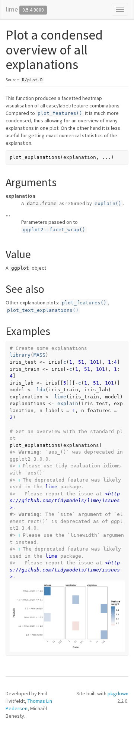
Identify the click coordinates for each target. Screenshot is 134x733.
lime (12, 9)
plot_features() (60, 113)
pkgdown (118, 693)
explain (67, 403)
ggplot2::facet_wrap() (54, 229)
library (20, 355)
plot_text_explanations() (43, 310)
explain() (108, 203)
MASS (39, 355)
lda (40, 389)
